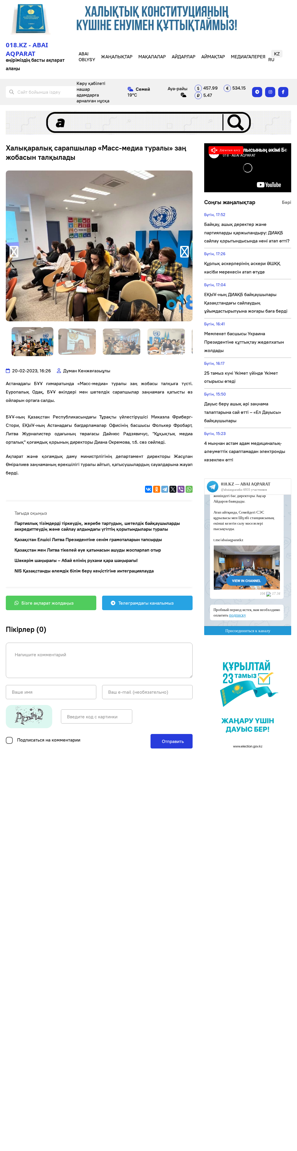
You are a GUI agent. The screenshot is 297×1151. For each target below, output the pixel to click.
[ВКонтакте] (148, 489)
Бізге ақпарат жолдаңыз (47, 603)
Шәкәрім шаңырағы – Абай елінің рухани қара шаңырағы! (76, 560)
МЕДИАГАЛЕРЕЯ (248, 56)
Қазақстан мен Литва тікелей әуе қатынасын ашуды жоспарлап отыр (88, 550)
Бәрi (286, 202)
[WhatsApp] (189, 489)
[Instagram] (270, 92)
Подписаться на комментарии (48, 740)
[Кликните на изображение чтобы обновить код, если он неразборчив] (29, 716)
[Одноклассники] (156, 489)
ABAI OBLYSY (87, 56)
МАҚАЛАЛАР (152, 56)
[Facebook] (283, 92)
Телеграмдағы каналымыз (146, 603)
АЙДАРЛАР (183, 56)
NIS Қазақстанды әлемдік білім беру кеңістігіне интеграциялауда (84, 571)
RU (271, 59)
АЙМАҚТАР (213, 56)
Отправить (172, 741)
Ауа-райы (177, 88)
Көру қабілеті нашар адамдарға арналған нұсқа (93, 92)
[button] (14, 252)
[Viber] (181, 489)
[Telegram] (257, 92)
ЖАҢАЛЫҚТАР (117, 56)
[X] (172, 489)
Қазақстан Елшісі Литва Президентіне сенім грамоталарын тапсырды (88, 539)
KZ (277, 54)
